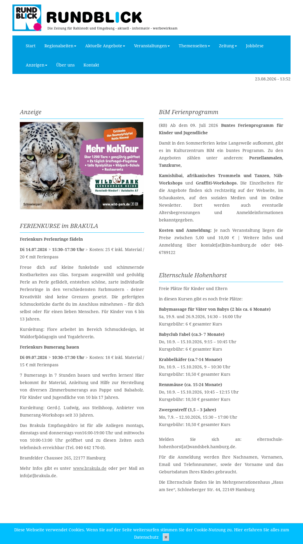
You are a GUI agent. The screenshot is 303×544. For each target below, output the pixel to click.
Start (31, 45)
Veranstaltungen (150, 45)
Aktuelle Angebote (103, 45)
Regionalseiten (58, 45)
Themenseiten (193, 45)
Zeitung (226, 45)
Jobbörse (255, 45)
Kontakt (91, 65)
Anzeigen (35, 65)
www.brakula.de (90, 468)
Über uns (65, 65)
